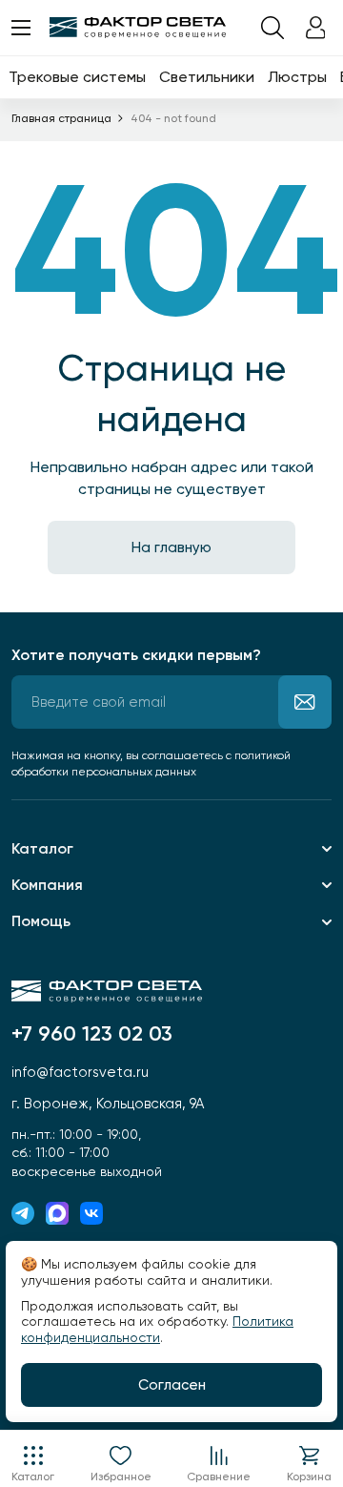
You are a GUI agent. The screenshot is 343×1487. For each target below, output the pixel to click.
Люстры (297, 77)
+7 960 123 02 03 (91, 1034)
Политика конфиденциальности (157, 1329)
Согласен (172, 1385)
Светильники (206, 77)
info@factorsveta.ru (80, 1072)
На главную (171, 547)
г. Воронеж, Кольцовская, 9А (107, 1103)
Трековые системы (77, 77)
